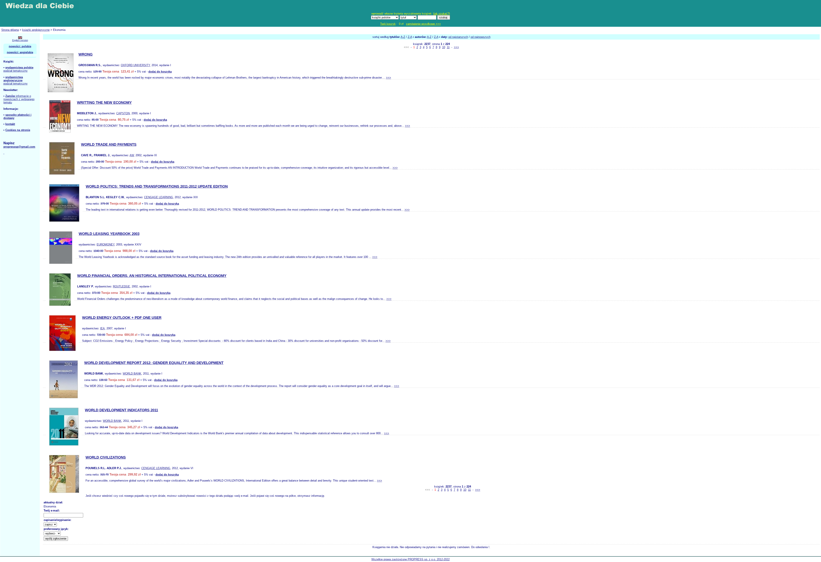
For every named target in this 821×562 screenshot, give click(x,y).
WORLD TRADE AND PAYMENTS (108, 145)
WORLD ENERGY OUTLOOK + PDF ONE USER (121, 318)
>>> (456, 47)
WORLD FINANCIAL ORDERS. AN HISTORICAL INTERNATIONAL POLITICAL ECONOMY (151, 276)
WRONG (85, 54)
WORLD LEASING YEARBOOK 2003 (109, 234)
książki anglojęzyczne (36, 29)
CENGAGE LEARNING (158, 197)
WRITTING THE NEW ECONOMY (104, 103)
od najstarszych (458, 37)
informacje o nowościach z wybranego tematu (18, 99)
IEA (102, 328)
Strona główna (10, 29)
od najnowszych (480, 37)
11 (448, 47)
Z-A (410, 37)
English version (20, 40)
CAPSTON (123, 113)
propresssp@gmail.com (19, 146)
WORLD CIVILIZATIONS (106, 457)
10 (443, 47)
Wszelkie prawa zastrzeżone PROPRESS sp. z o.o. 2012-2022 (410, 559)
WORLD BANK (132, 373)
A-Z (403, 37)
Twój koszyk (388, 23)
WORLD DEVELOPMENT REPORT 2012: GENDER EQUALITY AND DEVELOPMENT (153, 363)
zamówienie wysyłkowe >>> (423, 23)
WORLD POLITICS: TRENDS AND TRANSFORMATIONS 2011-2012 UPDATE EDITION (157, 186)
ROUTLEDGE (121, 286)
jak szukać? (441, 13)
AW (132, 155)
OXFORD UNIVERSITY (135, 65)
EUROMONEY (105, 244)
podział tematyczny (15, 70)
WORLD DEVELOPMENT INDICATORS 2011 (121, 410)
